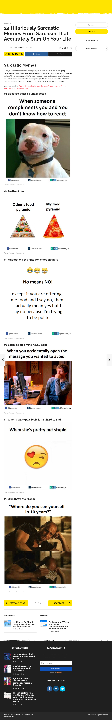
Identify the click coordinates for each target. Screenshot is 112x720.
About (6, 715)
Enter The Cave (60, 3)
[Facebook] (49, 688)
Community (45, 3)
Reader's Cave (19, 662)
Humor (7, 23)
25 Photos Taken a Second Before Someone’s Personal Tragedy (22, 681)
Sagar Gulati (18, 47)
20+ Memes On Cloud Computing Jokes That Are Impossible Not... (24, 624)
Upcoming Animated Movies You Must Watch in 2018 (24, 656)
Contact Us (74, 3)
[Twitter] (62, 688)
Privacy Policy (27, 715)
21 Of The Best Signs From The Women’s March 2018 (22, 668)
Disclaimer (15, 715)
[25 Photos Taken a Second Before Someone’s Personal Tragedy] (7, 681)
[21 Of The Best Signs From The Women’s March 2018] (7, 669)
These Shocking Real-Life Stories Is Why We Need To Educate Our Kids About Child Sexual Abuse (24, 697)
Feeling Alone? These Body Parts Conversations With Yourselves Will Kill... (59, 625)
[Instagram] (56, 688)
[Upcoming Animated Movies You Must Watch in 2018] (7, 657)
